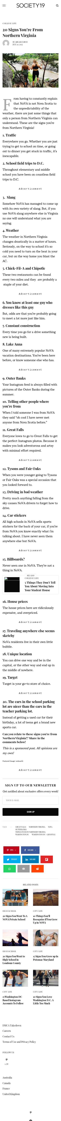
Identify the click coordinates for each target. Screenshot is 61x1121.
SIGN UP (30, 811)
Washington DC (22, 834)
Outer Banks (20, 829)
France (6, 1088)
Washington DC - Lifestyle (43, 834)
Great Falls (20, 827)
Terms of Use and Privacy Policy (19, 1041)
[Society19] (31, 5)
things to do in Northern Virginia (30, 832)
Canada (7, 1083)
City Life (38, 911)
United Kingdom (11, 1094)
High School (9, 911)
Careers (7, 1030)
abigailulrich (21, 42)
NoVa (50, 827)
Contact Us (8, 1036)
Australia (7, 1077)
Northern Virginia (37, 827)
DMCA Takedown (12, 1025)
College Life (10, 23)
